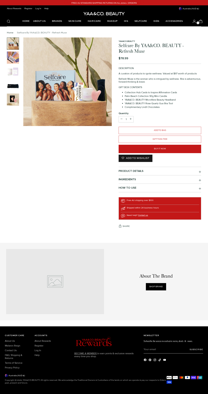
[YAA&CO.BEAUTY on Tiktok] (160, 360)
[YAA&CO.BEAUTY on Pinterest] (150, 360)
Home (10, 33)
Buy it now (160, 149)
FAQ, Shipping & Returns (13, 357)
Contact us (143, 215)
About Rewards (43, 341)
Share (126, 226)
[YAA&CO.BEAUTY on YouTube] (165, 360)
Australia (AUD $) (191, 9)
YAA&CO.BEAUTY (127, 41)
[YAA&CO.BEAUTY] (104, 13)
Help (37, 355)
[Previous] (64, 3)
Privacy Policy (12, 367)
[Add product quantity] (121, 119)
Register (39, 345)
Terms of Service (13, 362)
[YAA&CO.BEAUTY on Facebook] (145, 360)
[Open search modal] (8, 21)
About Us (10, 341)
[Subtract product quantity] (130, 119)
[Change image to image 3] (13, 72)
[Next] (144, 3)
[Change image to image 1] (13, 43)
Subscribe (196, 350)
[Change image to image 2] (13, 57)
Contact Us (11, 350)
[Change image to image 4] (13, 86)
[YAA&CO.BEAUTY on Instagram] (155, 360)
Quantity (124, 113)
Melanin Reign (12, 345)
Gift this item (160, 139)
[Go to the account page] (193, 21)
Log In (38, 350)
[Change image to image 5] (13, 100)
